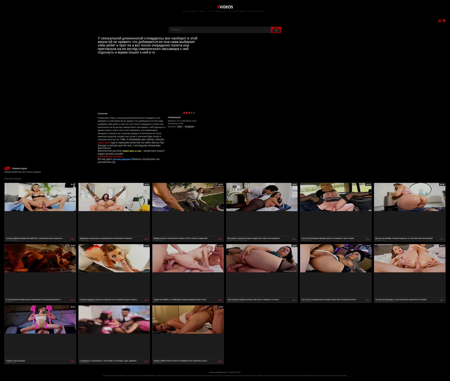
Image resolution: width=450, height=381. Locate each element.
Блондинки (189, 127)
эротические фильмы (110, 156)
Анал (180, 127)
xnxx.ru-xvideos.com (218, 372)
